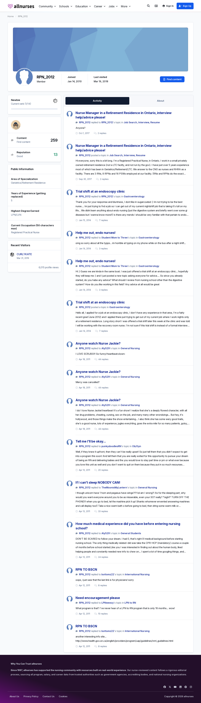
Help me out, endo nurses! (95, 233)
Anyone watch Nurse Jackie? (98, 343)
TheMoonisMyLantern (114, 487)
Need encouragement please (98, 598)
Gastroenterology (134, 196)
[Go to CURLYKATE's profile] (12, 255)
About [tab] (160, 100)
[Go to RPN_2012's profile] (70, 114)
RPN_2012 (84, 122)
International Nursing (137, 574)
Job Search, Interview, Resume (142, 122)
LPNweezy (107, 602)
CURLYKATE (24, 254)
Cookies (63, 696)
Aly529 (105, 348)
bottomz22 (107, 574)
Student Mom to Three (114, 237)
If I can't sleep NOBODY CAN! (98, 482)
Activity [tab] (97, 100)
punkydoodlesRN (111, 446)
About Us (14, 696)
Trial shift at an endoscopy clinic (100, 191)
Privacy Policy (31, 696)
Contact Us (48, 696)
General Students (131, 533)
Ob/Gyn (136, 446)
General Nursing (130, 348)
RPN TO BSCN (86, 569)
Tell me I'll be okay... (91, 441)
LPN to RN (130, 602)
